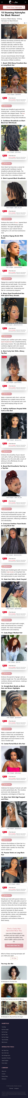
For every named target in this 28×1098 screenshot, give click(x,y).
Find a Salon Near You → (14, 945)
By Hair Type (4, 1032)
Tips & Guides (5, 1040)
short (16, 223)
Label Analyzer (5, 1060)
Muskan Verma (5, 23)
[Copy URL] (26, 23)
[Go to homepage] (13, 2)
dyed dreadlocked (6, 342)
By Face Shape (5, 1037)
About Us (4, 1071)
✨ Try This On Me (6, 105)
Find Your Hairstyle (14, 7)
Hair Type (14, 958)
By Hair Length (5, 1029)
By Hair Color (5, 1034)
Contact (3, 1074)
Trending (4, 1027)
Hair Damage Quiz (6, 1055)
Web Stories (4, 1042)
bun (23, 113)
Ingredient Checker (6, 1058)
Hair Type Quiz (5, 1050)
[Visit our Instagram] (24, 23)
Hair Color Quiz (5, 1053)
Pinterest (11, 1088)
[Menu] (2, 2)
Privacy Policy (5, 1076)
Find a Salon (4, 1063)
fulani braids (10, 572)
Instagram (16, 1088)
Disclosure (4, 1079)
